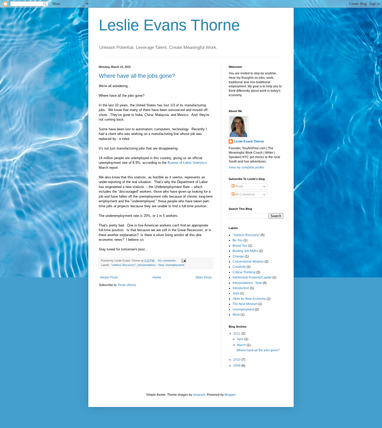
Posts (239, 186)
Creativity (239, 267)
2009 (237, 365)
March (242, 345)
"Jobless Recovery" (123, 265)
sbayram (199, 395)
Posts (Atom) (127, 285)
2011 (237, 333)
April (240, 339)
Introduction (241, 288)
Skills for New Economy (249, 299)
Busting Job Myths (245, 251)
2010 (237, 359)
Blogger (230, 395)
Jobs (236, 293)
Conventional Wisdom (248, 261)
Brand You (240, 246)
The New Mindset (245, 304)
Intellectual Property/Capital (252, 277)
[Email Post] (183, 260)
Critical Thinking (244, 272)
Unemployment (174, 265)
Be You (238, 240)
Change (238, 256)
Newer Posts (109, 277)
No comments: (167, 260)
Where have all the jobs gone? (137, 76)
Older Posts (203, 277)
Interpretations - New (150, 265)
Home (157, 277)
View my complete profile (246, 167)
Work (236, 314)
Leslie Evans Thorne (169, 25)
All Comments (245, 194)
